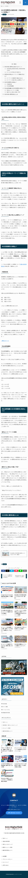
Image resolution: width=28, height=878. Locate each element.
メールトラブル (6, 709)
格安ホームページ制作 (7, 847)
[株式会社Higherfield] (8, 2)
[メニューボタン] (25, 2)
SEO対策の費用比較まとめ (11, 94)
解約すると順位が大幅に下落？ (14, 92)
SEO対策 (4, 14)
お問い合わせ (5, 865)
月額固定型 (9, 84)
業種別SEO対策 (6, 712)
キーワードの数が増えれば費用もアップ (16, 80)
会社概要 (5, 856)
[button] (3, 571)
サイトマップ (5, 862)
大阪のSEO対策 (6, 841)
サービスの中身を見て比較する (14, 72)
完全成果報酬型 (10, 86)
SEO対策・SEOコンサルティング (10, 725)
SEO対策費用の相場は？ (10, 82)
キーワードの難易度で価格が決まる (15, 78)
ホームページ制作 (6, 728)
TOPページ (5, 722)
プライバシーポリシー (7, 859)
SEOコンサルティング (8, 844)
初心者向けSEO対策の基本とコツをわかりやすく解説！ (17, 554)
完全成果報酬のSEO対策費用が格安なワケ (15, 88)
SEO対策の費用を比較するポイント (13, 66)
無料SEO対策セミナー (8, 731)
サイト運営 (5, 706)
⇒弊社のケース (5, 340)
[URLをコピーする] (25, 571)
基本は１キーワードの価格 (13, 90)
